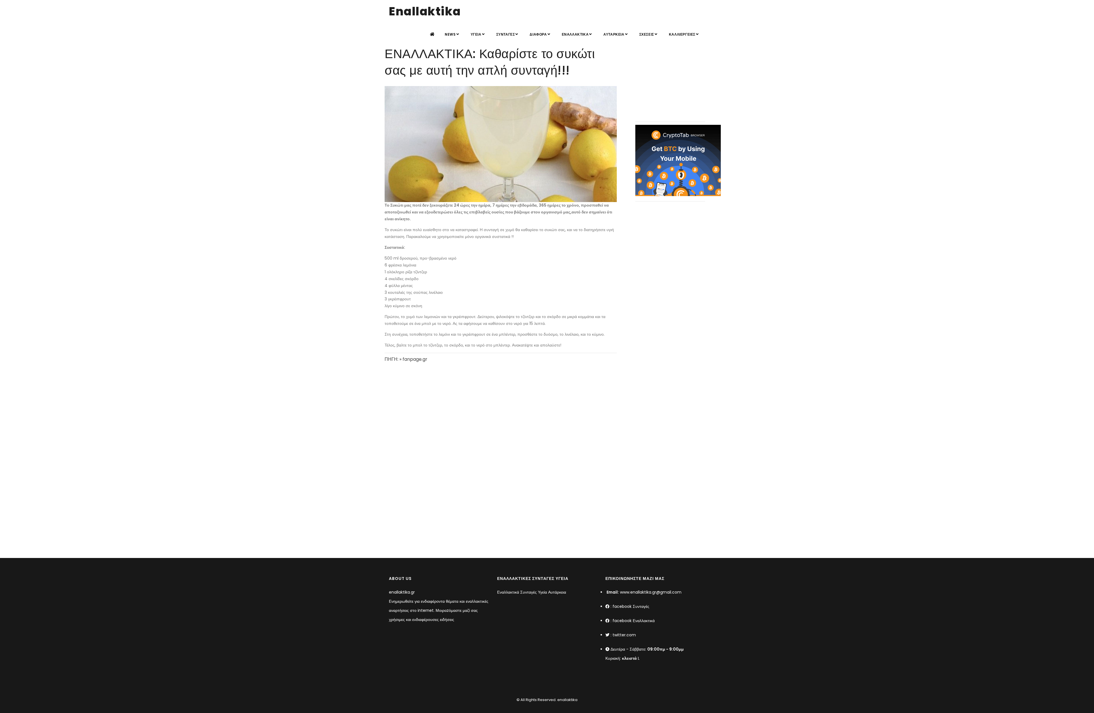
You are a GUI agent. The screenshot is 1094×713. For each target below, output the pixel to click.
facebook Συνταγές (631, 606)
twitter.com (624, 635)
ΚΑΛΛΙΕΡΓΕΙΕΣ (682, 34)
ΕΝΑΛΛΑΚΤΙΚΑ (575, 34)
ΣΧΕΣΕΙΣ (646, 34)
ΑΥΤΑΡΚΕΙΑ (613, 34)
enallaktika (566, 699)
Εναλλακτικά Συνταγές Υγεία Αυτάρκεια (531, 592)
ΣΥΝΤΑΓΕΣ (505, 34)
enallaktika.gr (402, 592)
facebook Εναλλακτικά (634, 621)
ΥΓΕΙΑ (476, 34)
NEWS (450, 34)
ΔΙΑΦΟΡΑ (538, 34)
